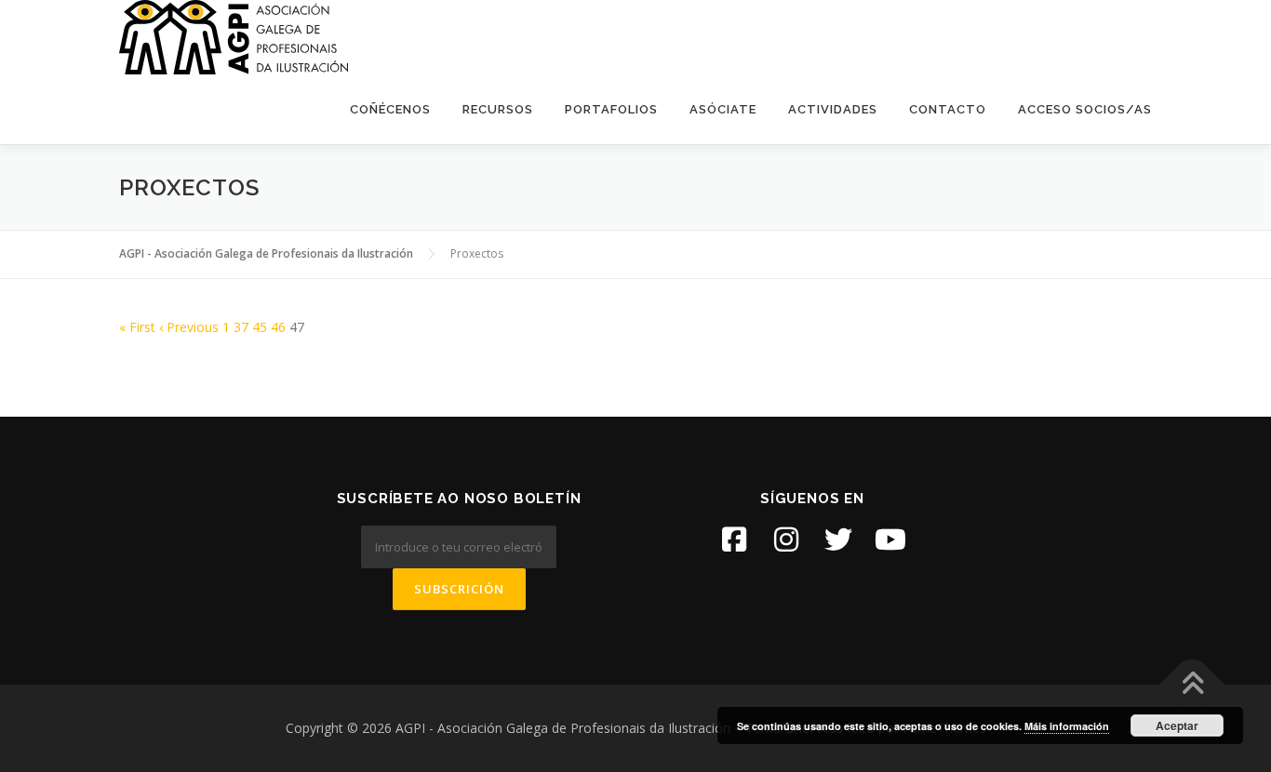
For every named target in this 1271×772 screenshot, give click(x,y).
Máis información (1066, 726)
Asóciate (722, 109)
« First (137, 327)
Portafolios (611, 109)
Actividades (832, 109)
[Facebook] (734, 539)
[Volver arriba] (1192, 685)
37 (241, 327)
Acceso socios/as (1085, 109)
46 (278, 327)
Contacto (947, 109)
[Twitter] (838, 539)
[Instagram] (786, 539)
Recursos (497, 109)
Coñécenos (390, 109)
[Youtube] (890, 539)
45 (259, 327)
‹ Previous (189, 327)
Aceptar (1177, 725)
